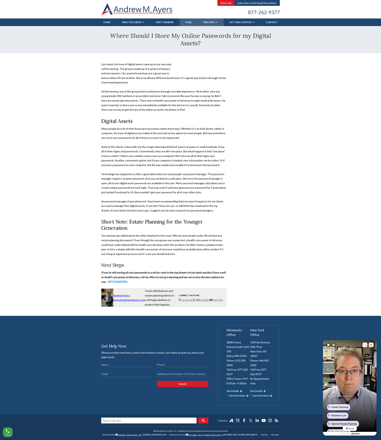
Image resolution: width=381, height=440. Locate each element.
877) (112, 281)
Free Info (209, 22)
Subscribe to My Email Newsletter (257, 3)
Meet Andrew (165, 22)
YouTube (218, 300)
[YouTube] (264, 420)
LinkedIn (204, 300)
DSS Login (275, 435)
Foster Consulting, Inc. (154, 435)
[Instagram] (270, 420)
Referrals (225, 3)
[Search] (203, 420)
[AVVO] (231, 420)
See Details (233, 391)
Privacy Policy (222, 431)
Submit (183, 384)
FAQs (188, 22)
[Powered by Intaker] (355, 434)
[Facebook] (244, 420)
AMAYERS (121, 281)
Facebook (186, 300)
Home (106, 22)
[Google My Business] (238, 420)
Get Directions (237, 395)
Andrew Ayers (121, 295)
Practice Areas (132, 22)
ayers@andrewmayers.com (129, 300)
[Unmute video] (328, 344)
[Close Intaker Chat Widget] (371, 344)
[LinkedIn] (257, 420)
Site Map (264, 435)
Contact (272, 22)
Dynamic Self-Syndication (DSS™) (240, 435)
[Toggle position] (365, 344)
